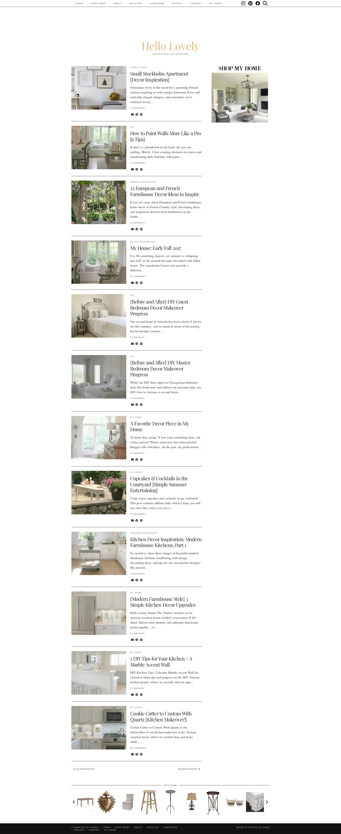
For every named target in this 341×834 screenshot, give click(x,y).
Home (79, 3)
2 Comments (137, 453)
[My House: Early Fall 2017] (98, 262)
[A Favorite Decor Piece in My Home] (98, 437)
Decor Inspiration (142, 242)
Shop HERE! (98, 3)
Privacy (177, 3)
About (117, 3)
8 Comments (137, 633)
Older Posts (84, 769)
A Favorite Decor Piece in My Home (159, 426)
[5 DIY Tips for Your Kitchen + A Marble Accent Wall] (98, 673)
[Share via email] (132, 114)
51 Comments (137, 514)
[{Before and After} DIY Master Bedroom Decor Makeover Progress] (98, 377)
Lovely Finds (138, 67)
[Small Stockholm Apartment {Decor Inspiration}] (98, 88)
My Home (215, 3)
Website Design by (253, 827)
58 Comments (138, 748)
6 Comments (137, 337)
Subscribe (157, 3)
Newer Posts (188, 769)
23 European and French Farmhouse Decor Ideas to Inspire (164, 191)
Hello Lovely (170, 46)
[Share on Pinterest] (141, 114)
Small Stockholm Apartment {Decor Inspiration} (159, 76)
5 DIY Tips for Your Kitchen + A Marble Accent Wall (161, 661)
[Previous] (74, 802)
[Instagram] (243, 3)
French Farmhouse (143, 182)
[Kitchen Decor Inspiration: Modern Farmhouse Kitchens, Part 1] (98, 553)
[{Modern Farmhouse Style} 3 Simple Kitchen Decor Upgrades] (98, 613)
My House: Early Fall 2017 (155, 248)
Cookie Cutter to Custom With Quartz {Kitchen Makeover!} (160, 716)
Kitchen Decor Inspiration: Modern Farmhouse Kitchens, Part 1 (166, 542)
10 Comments (138, 276)
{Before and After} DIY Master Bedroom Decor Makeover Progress (160, 368)
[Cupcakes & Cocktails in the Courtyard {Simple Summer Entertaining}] (98, 492)
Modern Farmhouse (143, 533)
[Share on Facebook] (137, 114)
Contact (196, 3)
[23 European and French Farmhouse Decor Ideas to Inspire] (98, 202)
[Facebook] (257, 3)
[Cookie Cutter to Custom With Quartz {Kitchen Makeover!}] (98, 727)
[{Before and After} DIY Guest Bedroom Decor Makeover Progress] (98, 316)
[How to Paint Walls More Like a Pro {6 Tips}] (98, 147)
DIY (132, 127)
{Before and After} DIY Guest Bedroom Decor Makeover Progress (159, 307)
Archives (136, 3)
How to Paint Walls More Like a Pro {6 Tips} (165, 136)
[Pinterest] (250, 3)
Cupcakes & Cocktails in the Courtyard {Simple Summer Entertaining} (159, 484)
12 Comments (137, 163)
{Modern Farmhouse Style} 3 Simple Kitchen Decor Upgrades (163, 601)
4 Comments (137, 108)
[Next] (267, 802)
